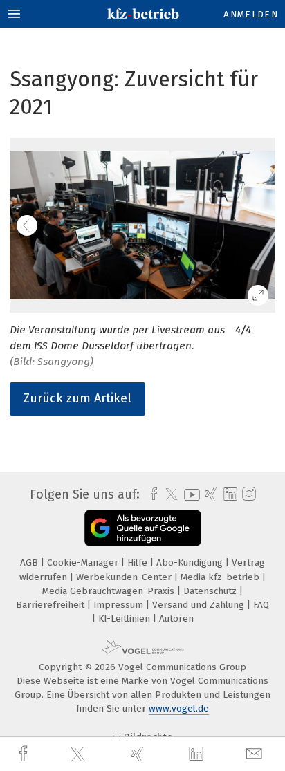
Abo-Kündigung (191, 562)
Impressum (119, 605)
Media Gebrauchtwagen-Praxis (109, 591)
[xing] (139, 754)
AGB (30, 562)
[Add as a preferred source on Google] (142, 528)
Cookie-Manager (84, 562)
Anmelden (250, 14)
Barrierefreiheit (51, 605)
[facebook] (24, 754)
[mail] (256, 754)
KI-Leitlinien (125, 618)
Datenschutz (211, 591)
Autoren (176, 618)
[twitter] (79, 754)
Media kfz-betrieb (221, 577)
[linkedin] (197, 754)
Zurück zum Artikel (77, 398)
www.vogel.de (179, 708)
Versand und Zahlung (199, 605)
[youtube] (189, 494)
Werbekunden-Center (125, 577)
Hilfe (138, 562)
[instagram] (247, 494)
